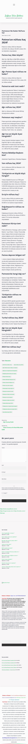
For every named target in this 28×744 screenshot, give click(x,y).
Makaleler (8, 360)
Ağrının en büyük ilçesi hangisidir (10, 370)
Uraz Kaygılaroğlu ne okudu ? (8, 533)
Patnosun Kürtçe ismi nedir (8, 394)
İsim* (3, 465)
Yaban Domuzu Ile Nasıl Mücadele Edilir (12, 428)
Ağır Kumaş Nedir (8, 422)
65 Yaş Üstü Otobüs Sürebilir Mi (8, 660)
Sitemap (2, 513)
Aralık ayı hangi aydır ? (6, 544)
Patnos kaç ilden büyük (8, 385)
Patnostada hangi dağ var (8, 388)
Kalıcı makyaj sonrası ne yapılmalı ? (9, 536)
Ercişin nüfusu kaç (6, 376)
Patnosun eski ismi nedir (8, 391)
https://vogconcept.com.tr (7, 511)
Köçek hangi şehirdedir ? (7, 559)
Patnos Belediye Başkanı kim (9, 379)
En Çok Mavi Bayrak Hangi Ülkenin (9, 665)
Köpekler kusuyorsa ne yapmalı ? (9, 563)
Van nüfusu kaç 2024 (7, 412)
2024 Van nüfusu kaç (7, 364)
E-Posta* (4, 472)
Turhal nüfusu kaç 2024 (8, 403)
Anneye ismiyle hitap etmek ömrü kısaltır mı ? (11, 566)
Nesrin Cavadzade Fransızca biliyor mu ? (10, 551)
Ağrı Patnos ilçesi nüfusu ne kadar (10, 367)
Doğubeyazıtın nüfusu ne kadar (9, 373)
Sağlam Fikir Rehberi (14, 15)
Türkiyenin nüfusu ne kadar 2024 (10, 409)
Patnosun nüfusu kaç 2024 (8, 400)
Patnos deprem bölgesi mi (8, 382)
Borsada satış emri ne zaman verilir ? (9, 540)
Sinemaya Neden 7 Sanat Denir (8, 669)
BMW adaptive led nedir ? (7, 548)
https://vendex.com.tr (19, 511)
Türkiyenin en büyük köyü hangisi (10, 406)
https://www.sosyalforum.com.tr (8, 509)
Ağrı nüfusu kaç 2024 (18, 364)
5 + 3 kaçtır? (5, 493)
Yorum (3, 447)
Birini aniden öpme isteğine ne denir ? (10, 555)
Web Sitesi (4, 479)
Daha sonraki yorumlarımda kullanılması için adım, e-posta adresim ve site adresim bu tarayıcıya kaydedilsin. (13, 488)
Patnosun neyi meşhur (7, 397)
